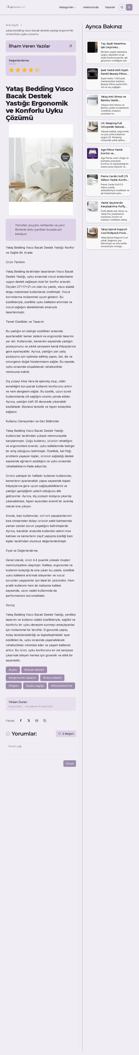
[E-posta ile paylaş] (36, 720)
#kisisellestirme (61, 685)
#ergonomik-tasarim (22, 677)
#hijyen (14, 685)
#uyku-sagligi (35, 685)
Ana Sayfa (12, 25)
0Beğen (68, 733)
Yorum (70, 763)
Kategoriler (66, 7)
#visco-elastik (52, 677)
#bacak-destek (34, 669)
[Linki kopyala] (44, 720)
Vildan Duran (18, 702)
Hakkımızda (90, 7)
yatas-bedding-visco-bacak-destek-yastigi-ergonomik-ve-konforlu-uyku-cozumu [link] (40, 32)
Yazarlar (110, 7)
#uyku (13, 669)
